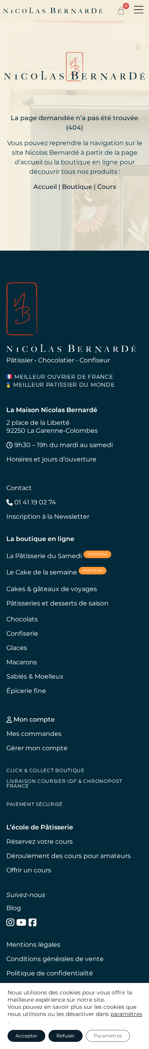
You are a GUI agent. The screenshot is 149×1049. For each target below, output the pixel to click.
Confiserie (22, 633)
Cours (106, 187)
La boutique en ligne (40, 539)
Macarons (21, 662)
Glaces (16, 648)
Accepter (26, 1036)
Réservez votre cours (39, 841)
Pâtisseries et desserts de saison (57, 603)
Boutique (77, 187)
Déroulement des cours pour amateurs (68, 856)
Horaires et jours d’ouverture (51, 459)
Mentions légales (33, 944)
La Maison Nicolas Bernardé (51, 410)
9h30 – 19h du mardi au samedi (63, 445)
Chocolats (22, 619)
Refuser (65, 1036)
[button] (139, 10)
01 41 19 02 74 (34, 502)
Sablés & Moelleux (35, 676)
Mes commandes (34, 734)
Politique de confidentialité (49, 973)
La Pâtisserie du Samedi (57, 555)
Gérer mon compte (37, 748)
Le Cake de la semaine (54, 572)
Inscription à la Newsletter (47, 516)
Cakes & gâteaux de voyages (51, 589)
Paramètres (108, 1036)
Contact (19, 488)
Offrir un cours (28, 870)
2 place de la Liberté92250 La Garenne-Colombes (52, 426)
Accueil (45, 187)
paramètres (126, 1014)
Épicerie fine (26, 691)
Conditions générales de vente (55, 959)
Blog (13, 908)
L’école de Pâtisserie (39, 827)
